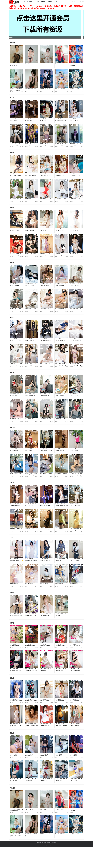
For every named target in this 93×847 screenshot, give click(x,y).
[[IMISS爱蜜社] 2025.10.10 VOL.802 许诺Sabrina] (46, 274)
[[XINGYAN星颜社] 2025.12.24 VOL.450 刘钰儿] (76, 769)
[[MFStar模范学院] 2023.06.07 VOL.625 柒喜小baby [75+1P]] (61, 463)
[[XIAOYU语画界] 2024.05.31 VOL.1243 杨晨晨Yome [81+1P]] (16, 329)
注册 (83, 1)
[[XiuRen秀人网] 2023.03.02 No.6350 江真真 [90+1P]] (16, 494)
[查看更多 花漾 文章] (82, 538)
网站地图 (50, 1)
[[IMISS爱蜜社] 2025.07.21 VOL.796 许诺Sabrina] (61, 298)
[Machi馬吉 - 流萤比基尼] (61, 78)
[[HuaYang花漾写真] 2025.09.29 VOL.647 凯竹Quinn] (46, 573)
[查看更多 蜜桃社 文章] (82, 678)
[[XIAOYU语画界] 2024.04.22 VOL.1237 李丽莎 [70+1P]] (31, 353)
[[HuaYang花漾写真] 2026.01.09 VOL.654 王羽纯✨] (16, 549)
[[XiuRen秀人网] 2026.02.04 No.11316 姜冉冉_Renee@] (61, 109)
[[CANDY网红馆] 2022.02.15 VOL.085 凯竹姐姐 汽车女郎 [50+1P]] (61, 494)
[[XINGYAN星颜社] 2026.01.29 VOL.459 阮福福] (31, 744)
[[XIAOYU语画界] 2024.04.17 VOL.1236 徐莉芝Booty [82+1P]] (46, 353)
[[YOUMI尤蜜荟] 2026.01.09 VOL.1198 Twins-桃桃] (16, 243)
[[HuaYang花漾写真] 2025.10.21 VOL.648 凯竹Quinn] (31, 573)
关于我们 (39, 842)
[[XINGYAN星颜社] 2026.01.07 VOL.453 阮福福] (31, 769)
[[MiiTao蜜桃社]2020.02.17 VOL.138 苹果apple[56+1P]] (76, 714)
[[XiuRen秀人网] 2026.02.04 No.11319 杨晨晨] (16, 109)
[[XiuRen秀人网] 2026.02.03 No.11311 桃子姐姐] (61, 133)
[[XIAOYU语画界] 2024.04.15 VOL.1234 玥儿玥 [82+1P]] (76, 353)
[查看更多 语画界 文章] (82, 318)
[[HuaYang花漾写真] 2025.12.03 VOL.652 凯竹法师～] (46, 549)
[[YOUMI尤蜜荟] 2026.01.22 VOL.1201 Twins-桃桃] (46, 219)
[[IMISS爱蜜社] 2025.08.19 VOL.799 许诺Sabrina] (16, 298)
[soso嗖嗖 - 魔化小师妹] (76, 78)
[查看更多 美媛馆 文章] (82, 153)
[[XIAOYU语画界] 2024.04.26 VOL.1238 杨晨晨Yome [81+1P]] (16, 353)
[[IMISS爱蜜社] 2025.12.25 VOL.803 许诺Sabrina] (31, 274)
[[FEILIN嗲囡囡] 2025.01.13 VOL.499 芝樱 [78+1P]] (31, 408)
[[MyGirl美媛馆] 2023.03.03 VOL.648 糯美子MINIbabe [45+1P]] (31, 164)
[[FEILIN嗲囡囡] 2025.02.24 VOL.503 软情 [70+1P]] (46, 384)
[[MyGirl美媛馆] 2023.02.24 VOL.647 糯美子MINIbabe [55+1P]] (46, 164)
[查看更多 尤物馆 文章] (82, 593)
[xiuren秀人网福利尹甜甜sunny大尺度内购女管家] (16, 54)
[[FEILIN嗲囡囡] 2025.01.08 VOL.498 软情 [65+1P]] (46, 408)
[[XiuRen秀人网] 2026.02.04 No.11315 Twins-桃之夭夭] (76, 109)
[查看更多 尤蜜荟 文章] (82, 208)
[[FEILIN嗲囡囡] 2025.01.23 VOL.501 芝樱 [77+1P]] (76, 384)
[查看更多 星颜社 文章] (82, 733)
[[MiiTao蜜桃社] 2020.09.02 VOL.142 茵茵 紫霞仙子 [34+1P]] (46, 714)
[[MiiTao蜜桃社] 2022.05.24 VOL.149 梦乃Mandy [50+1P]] (16, 689)
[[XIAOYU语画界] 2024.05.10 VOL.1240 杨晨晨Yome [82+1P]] (61, 329)
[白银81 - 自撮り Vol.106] (46, 54)
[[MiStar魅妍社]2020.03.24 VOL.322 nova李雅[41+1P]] (16, 659)
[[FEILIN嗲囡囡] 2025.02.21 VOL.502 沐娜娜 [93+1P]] (61, 384)
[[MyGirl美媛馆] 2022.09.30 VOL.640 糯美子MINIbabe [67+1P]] (76, 188)
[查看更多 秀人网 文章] (82, 98)
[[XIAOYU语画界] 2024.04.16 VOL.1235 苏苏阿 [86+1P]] (61, 353)
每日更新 (43, 1)
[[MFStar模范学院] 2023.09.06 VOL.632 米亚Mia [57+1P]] (31, 439)
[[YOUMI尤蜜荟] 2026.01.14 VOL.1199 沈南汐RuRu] (76, 219)
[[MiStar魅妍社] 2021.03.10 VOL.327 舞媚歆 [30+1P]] (46, 634)
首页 (24, 1)
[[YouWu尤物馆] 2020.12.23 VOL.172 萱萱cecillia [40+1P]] (16, 604)
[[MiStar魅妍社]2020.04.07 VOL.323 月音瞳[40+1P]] (76, 634)
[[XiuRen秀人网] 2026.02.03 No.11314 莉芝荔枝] (16, 133)
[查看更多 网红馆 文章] (82, 483)
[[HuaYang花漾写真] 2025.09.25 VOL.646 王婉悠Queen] (61, 573)
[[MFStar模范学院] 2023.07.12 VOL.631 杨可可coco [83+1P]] (46, 439)
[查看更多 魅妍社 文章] (82, 623)
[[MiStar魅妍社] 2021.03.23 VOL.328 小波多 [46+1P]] (31, 634)
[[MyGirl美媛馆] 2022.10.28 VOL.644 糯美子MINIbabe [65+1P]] (16, 188)
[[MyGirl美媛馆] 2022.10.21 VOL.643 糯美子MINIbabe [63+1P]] (31, 188)
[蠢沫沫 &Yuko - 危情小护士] (46, 78)
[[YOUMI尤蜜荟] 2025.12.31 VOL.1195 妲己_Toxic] (61, 243)
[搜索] (78, 2)
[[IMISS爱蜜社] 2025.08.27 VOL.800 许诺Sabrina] (76, 274)
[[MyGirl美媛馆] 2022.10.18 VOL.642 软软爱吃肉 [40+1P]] (46, 188)
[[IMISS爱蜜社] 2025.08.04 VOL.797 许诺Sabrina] (46, 298)
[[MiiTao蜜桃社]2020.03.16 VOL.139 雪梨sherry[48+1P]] (61, 714)
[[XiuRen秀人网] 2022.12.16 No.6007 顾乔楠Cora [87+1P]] (46, 494)
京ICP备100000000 (51, 845)
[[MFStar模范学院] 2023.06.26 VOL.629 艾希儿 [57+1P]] (76, 439)
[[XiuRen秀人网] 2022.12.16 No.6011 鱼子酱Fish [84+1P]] (31, 494)
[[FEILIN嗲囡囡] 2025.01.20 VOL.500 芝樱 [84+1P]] (16, 408)
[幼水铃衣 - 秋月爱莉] (61, 54)
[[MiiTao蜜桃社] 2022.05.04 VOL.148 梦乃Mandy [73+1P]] (31, 689)
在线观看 (56, 1)
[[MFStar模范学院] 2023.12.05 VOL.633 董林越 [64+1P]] (16, 439)
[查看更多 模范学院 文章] (82, 428)
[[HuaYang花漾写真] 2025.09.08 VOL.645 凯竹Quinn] (76, 573)
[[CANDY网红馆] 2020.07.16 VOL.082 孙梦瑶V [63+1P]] (31, 518)
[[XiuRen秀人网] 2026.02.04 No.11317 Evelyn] (46, 109)
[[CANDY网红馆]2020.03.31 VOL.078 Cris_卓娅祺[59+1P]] (46, 518)
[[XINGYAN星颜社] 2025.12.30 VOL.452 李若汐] (46, 769)
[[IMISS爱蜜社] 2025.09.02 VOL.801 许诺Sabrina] (61, 274)
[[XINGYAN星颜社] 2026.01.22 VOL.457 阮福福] (61, 744)
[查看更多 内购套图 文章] (82, 788)
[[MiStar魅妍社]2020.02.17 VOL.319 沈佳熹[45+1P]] (61, 659)
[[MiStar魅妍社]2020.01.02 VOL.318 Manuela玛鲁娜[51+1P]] (76, 659)
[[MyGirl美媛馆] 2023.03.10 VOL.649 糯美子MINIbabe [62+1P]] (16, 164)
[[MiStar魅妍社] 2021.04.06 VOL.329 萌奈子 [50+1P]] (16, 634)
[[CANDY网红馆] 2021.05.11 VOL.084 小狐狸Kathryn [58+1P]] (76, 494)
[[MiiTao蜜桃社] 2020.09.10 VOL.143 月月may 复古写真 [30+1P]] (31, 714)
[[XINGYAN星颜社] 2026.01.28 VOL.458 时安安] (46, 744)
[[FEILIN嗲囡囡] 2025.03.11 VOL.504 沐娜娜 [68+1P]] (31, 384)
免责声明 (49, 842)
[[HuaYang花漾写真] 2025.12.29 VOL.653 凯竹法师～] (31, 549)
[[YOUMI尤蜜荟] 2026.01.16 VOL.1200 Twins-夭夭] (61, 219)
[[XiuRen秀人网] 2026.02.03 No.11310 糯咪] (76, 133)
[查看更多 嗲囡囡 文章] (82, 373)
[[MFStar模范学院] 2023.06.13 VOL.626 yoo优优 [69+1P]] (46, 463)
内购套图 (37, 1)
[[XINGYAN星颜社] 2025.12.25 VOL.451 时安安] (61, 769)
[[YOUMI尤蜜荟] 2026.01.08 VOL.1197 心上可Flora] (31, 243)
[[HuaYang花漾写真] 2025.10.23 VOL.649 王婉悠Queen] (16, 573)
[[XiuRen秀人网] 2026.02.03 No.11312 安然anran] (46, 133)
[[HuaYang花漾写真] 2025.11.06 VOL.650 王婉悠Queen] (76, 549)
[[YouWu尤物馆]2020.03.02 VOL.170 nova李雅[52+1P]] (46, 604)
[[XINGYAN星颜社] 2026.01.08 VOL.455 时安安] (16, 769)
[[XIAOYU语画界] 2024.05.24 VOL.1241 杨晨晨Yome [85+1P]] (46, 329)
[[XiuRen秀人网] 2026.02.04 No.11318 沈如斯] (31, 109)
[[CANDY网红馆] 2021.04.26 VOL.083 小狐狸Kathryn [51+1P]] (16, 518)
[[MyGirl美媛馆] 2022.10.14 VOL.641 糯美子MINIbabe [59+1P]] (61, 188)
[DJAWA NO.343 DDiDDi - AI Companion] (76, 54)
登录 (81, 1)
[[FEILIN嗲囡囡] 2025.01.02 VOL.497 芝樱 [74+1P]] (61, 408)
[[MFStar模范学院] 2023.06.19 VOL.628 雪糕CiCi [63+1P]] (16, 463)
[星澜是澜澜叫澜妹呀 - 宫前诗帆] (31, 78)
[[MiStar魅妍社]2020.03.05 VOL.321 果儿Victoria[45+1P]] (31, 659)
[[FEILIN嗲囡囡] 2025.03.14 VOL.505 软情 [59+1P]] (16, 384)
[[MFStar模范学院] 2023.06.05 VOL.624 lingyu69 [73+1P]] (76, 463)
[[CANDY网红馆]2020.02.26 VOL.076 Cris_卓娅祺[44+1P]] (76, 518)
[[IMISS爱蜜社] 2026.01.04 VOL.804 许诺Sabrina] (16, 274)
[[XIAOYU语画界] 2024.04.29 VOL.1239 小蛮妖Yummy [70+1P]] (76, 329)
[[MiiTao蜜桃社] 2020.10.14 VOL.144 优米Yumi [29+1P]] (16, 714)
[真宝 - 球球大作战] (31, 54)
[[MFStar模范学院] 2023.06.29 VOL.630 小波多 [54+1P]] (61, 439)
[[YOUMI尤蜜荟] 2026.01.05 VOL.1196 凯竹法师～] (46, 243)
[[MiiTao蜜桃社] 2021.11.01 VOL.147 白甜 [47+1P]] (46, 689)
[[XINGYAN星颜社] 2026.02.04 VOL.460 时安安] (16, 744)
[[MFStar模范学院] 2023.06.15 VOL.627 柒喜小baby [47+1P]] (31, 463)
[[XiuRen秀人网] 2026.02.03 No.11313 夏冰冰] (31, 133)
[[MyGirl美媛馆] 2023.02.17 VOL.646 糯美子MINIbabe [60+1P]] (61, 164)
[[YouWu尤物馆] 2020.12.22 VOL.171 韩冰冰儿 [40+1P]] (31, 604)
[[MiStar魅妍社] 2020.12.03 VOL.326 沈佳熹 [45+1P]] (61, 634)
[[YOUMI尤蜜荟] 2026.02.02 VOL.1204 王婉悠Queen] (16, 219)
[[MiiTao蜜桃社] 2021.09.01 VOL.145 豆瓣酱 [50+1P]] (76, 689)
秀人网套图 (29, 1)
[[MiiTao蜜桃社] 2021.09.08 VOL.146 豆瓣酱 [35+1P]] (61, 689)
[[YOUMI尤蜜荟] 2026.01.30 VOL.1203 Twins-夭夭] (31, 219)
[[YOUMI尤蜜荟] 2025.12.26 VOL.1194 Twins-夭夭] (76, 243)
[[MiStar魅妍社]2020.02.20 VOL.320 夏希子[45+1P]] (46, 659)
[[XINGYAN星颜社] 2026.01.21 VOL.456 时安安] (76, 744)
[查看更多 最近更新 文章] (82, 43)
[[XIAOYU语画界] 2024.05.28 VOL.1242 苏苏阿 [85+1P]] (31, 329)
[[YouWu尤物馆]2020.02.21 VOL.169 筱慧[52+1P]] (61, 604)
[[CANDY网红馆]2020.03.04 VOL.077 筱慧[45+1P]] (61, 518)
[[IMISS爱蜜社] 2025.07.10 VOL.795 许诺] (76, 298)
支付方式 (44, 842)
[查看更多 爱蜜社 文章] (82, 263)
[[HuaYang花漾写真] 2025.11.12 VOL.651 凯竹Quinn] (61, 549)
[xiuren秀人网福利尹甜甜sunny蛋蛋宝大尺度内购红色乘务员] (16, 78)
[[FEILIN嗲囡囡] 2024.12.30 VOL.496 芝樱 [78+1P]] (76, 408)
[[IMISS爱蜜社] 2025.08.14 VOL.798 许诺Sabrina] (31, 298)
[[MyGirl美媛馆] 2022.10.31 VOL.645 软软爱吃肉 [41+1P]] (76, 164)
